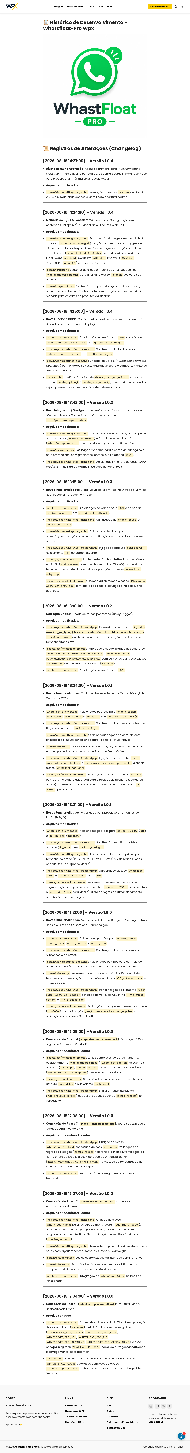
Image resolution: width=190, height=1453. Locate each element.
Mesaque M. (155, 1422)
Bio (92, 6)
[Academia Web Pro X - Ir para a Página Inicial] (12, 6)
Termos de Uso (116, 1427)
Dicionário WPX (75, 1411)
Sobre (110, 1411)
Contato (112, 1416)
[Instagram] (150, 1406)
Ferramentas (75, 6)
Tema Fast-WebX (160, 6)
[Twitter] (169, 1406)
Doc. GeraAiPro (74, 1422)
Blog (57, 6)
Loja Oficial (105, 6)
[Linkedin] (163, 1406)
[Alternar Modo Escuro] (182, 6)
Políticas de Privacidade (122, 1422)
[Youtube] (157, 1406)
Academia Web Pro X (27, 1446)
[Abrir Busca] (176, 6)
